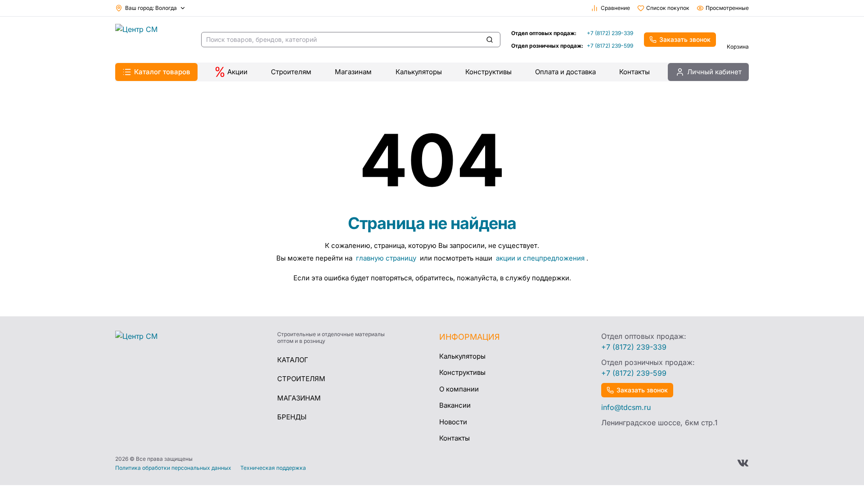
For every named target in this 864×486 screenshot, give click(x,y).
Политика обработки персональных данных (173, 468)
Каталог (292, 360)
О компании (459, 389)
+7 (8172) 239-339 (610, 33)
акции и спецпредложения (540, 258)
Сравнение (615, 7)
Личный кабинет (714, 72)
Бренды (291, 417)
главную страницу (387, 258)
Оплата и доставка (565, 72)
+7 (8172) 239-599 (610, 45)
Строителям (291, 72)
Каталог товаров (162, 72)
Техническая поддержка (273, 468)
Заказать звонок (685, 39)
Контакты (634, 72)
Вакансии (455, 405)
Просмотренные (727, 7)
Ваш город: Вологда (151, 7)
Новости (453, 422)
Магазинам (353, 72)
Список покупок (667, 7)
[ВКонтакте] (743, 463)
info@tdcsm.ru (626, 407)
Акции (237, 72)
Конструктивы (488, 72)
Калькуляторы (419, 72)
